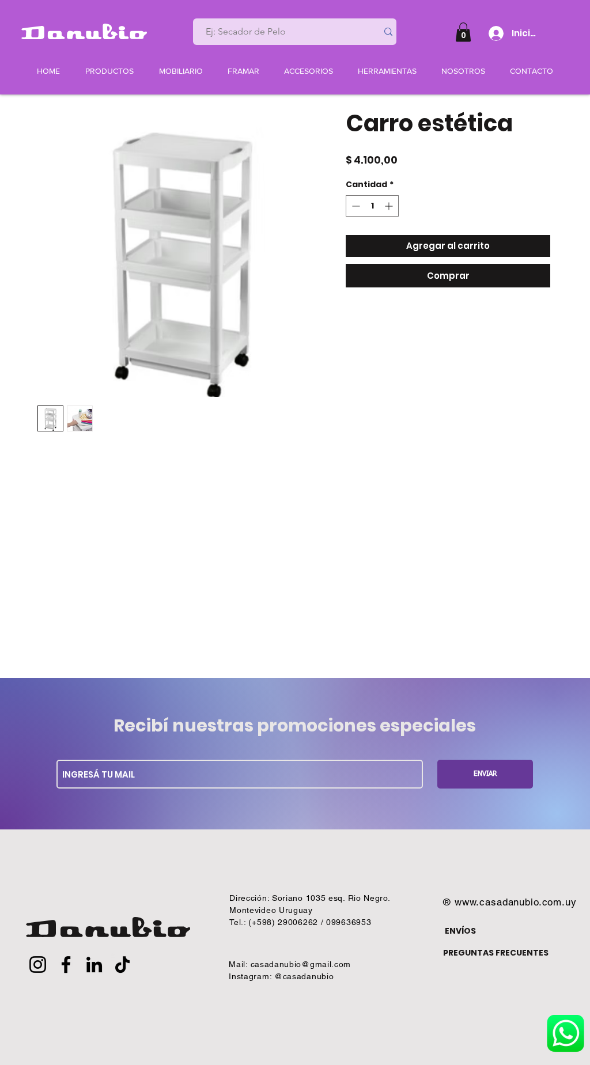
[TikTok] (122, 964)
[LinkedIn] (94, 964)
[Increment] (390, 206)
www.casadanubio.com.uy (516, 902)
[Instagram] (38, 964)
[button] (463, 31)
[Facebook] (66, 964)
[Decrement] (354, 206)
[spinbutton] (372, 206)
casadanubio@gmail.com (301, 964)
